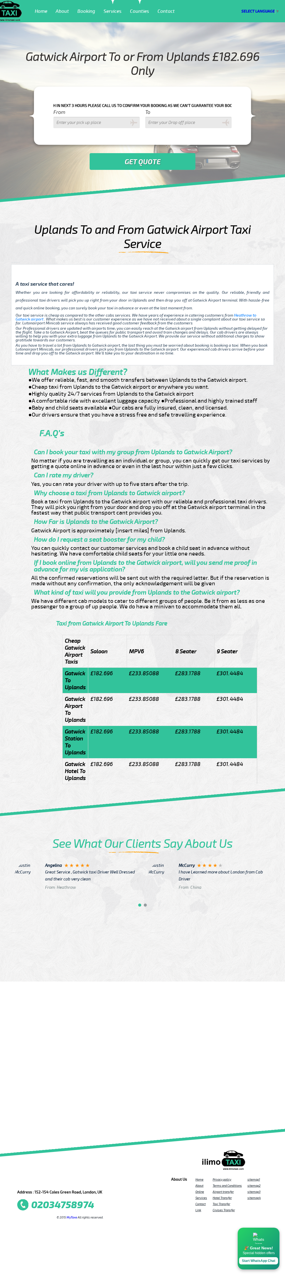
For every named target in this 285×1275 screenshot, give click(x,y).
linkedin (77, 1181)
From (59, 112)
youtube (47, 1181)
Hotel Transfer (222, 1198)
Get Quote (143, 162)
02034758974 (62, 1205)
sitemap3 (254, 1192)
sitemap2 (254, 1186)
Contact (166, 11)
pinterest (40, 1181)
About (62, 11)
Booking (86, 11)
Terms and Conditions (227, 1186)
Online (199, 1192)
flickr (55, 1181)
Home (41, 11)
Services (113, 11)
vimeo (100, 1181)
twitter (32, 1181)
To (147, 112)
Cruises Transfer (224, 1210)
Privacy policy (222, 1179)
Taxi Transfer (221, 1204)
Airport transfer (223, 1192)
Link (198, 1210)
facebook (25, 1181)
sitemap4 (254, 1198)
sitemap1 (253, 1179)
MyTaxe (72, 1217)
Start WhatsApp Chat (258, 1261)
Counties (139, 11)
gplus (70, 1181)
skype (92, 1181)
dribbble (62, 1181)
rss (85, 1181)
